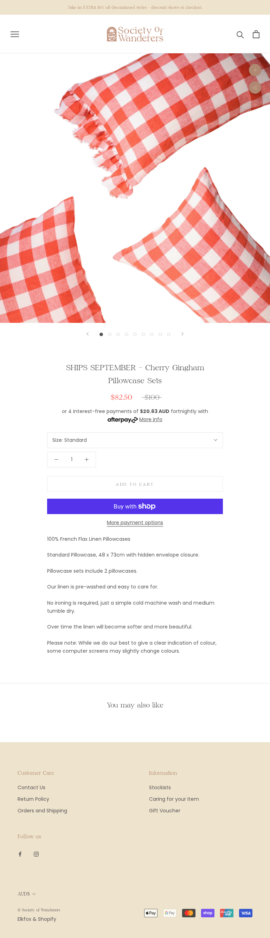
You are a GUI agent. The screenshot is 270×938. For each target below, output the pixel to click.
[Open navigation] (15, 34)
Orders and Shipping (42, 810)
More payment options (135, 522)
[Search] (240, 34)
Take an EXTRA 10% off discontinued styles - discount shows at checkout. (135, 7)
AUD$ (24, 894)
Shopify (47, 919)
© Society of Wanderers (39, 909)
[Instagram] (36, 854)
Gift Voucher (164, 810)
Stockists (160, 787)
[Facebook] (20, 854)
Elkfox (24, 919)
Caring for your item (174, 799)
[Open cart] (256, 34)
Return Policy (33, 799)
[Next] (182, 333)
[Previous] (87, 333)
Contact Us (31, 787)
